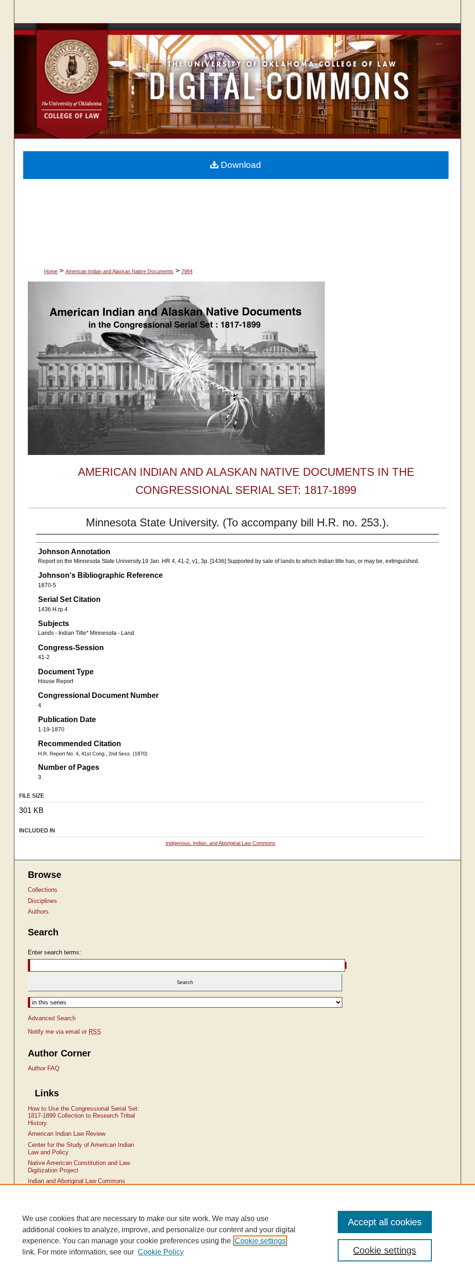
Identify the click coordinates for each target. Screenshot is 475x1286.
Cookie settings (260, 1241)
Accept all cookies (385, 1222)
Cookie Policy (161, 1252)
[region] (237, 1235)
